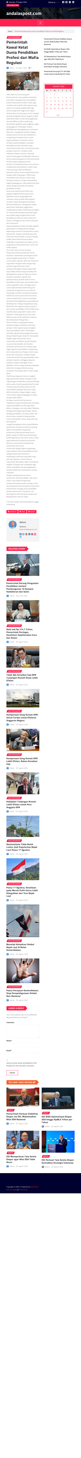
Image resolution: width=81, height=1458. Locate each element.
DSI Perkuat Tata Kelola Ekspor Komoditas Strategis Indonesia (58, 1161)
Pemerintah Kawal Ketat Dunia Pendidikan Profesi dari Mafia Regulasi (39, 31)
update (32, 512)
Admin (12, 68)
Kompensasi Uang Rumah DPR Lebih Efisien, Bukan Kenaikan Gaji (22, 761)
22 (66, 105)
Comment (10, 1022)
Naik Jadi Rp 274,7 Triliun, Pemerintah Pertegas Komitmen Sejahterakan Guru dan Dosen (21, 633)
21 (62, 105)
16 (70, 101)
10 (47, 101)
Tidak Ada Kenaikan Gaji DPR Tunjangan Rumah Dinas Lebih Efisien (22, 678)
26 (55, 108)
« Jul (57, 115)
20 (58, 105)
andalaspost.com (24, 13)
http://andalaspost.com (28, 529)
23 (70, 105)
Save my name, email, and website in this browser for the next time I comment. (21, 1064)
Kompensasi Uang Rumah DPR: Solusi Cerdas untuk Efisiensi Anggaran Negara (22, 717)
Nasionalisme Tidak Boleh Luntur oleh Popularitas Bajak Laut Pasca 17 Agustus (21, 847)
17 (47, 105)
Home (10, 31)
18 (51, 105)
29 (66, 108)
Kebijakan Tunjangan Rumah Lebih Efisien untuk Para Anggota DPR (21, 804)
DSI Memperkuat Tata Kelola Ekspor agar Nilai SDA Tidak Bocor (21, 1159)
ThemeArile (23, 1190)
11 (51, 101)
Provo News (12, 1190)
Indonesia (13, 512)
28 (62, 108)
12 (55, 101)
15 (66, 101)
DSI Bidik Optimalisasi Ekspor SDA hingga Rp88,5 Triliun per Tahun (57, 1119)
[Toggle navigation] (40, 23)
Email (9, 1050)
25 (51, 108)
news (23, 512)
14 (62, 101)
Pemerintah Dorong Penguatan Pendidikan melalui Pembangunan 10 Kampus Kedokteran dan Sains (22, 587)
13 (58, 101)
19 (55, 105)
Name (9, 1041)
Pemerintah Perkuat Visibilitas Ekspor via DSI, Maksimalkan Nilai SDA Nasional (58, 41)
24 (47, 108)
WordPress (34, 1187)
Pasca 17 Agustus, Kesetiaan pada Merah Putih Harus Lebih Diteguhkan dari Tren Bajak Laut (22, 891)
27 (58, 108)
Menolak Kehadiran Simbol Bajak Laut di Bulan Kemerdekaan (20, 947)
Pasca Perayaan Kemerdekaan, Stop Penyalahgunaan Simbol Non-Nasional (22, 993)
